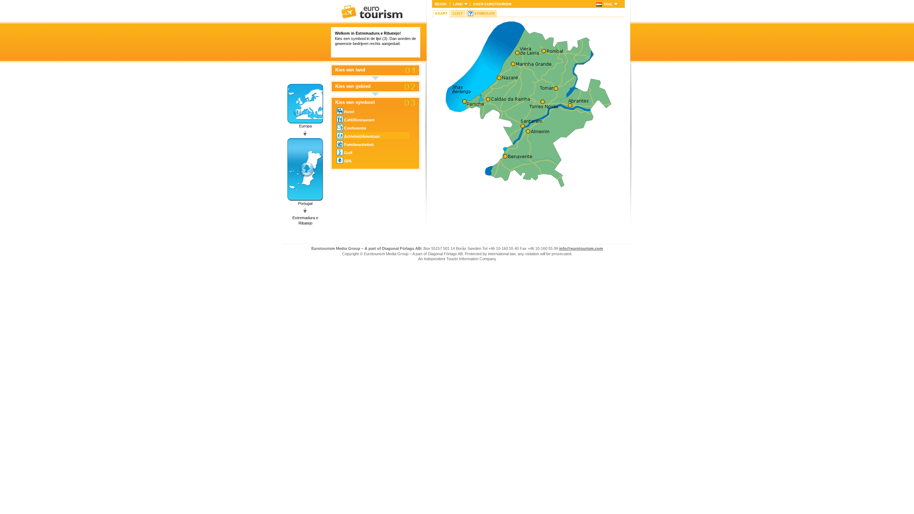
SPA (348, 161)
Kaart (441, 13)
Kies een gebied (353, 86)
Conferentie (355, 128)
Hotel (349, 112)
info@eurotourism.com (581, 248)
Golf (348, 153)
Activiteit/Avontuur (362, 136)
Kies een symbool (355, 102)
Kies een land (350, 69)
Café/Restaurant (359, 120)
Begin (440, 4)
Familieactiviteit (359, 144)
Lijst (458, 13)
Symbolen (484, 13)
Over (492, 4)
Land (458, 4)
